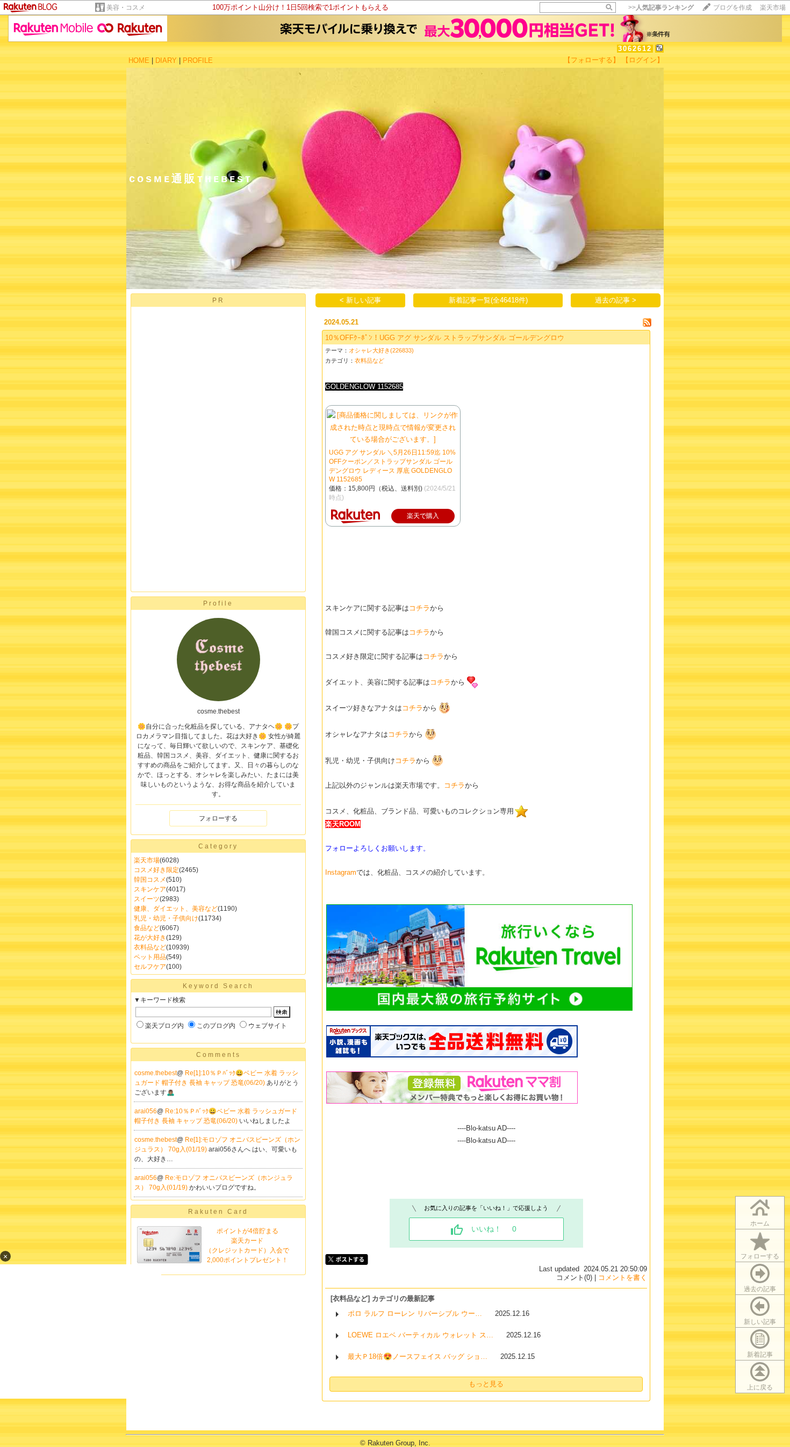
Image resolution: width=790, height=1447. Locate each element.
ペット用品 (150, 957)
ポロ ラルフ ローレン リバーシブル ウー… (415, 1313)
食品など (147, 928)
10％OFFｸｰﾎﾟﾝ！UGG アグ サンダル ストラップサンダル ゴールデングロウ (444, 338)
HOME (138, 60)
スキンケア (150, 889)
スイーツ (147, 899)
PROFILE (198, 60)
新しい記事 (760, 1322)
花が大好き (150, 937)
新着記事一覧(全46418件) (488, 300)
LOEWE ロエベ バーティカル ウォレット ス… (420, 1335)
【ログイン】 (643, 60)
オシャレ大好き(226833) (381, 350)
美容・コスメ (125, 7)
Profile (218, 603)
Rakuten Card (218, 1211)
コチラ (419, 608)
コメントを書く (622, 1277)
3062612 (635, 49)
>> (661, 7)
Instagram (340, 872)
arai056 (145, 1111)
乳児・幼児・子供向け (166, 918)
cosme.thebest (155, 1073)
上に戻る (760, 1387)
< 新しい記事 (360, 300)
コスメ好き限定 (156, 870)
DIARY (166, 60)
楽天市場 (773, 7)
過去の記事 (760, 1289)
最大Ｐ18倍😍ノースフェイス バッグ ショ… (417, 1356)
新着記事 (760, 1354)
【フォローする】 (592, 60)
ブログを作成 (732, 7)
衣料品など (150, 947)
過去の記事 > (615, 300)
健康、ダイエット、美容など (176, 908)
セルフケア (150, 966)
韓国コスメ (150, 879)
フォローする (760, 1256)
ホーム (760, 1223)
